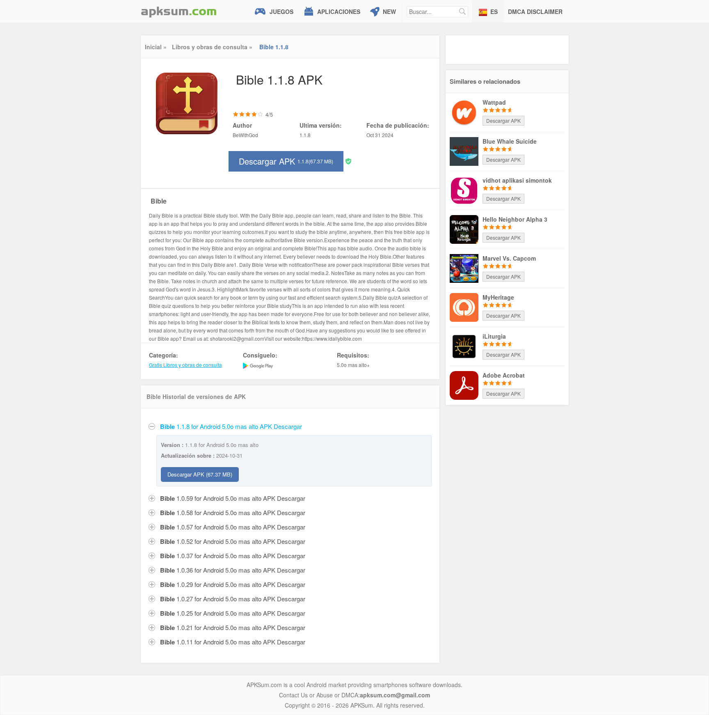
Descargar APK (286, 161)
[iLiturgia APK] (464, 345)
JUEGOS (281, 11)
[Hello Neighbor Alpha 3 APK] (464, 229)
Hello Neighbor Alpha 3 (515, 219)
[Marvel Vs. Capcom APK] (464, 268)
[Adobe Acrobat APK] (464, 384)
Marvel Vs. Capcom (509, 258)
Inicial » (156, 47)
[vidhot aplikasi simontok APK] (464, 190)
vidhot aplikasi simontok (517, 180)
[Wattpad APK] (464, 112)
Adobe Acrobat (504, 375)
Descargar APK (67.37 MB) (199, 474)
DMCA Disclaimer (535, 11)
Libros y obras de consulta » (212, 47)
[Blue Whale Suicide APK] (464, 151)
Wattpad (494, 102)
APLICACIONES (338, 11)
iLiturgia (494, 336)
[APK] (179, 11)
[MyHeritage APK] (464, 306)
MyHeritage (498, 297)
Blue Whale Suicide (510, 141)
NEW (389, 11)
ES (494, 11)
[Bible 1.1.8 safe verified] (348, 161)
